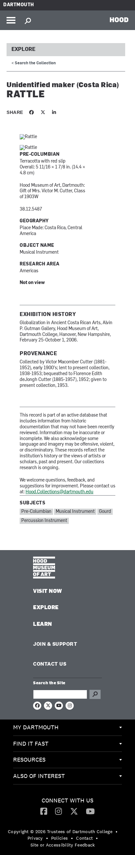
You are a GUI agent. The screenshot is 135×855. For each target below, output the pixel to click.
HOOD (119, 19)
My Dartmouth (36, 727)
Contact (84, 838)
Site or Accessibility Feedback (62, 845)
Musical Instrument (75, 511)
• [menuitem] (116, 831)
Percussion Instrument (44, 520)
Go (95, 694)
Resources (29, 759)
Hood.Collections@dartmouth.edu (59, 492)
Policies (59, 838)
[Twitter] (74, 810)
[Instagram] (58, 810)
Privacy (35, 838)
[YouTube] (90, 810)
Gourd (105, 511)
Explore (23, 49)
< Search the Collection (33, 63)
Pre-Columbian (36, 511)
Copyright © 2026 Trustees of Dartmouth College (60, 831)
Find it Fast (30, 743)
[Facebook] (43, 810)
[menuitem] (67, 728)
